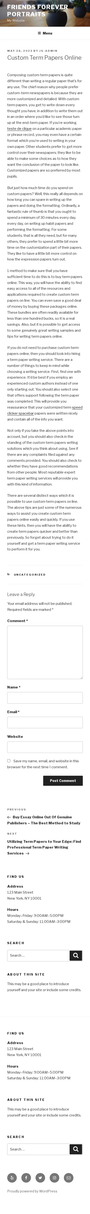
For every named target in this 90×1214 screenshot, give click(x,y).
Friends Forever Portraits (37, 11)
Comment (17, 621)
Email (13, 712)
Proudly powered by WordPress (32, 1191)
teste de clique (19, 129)
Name (13, 687)
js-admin (48, 50)
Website (15, 736)
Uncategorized (30, 574)
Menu (47, 33)
